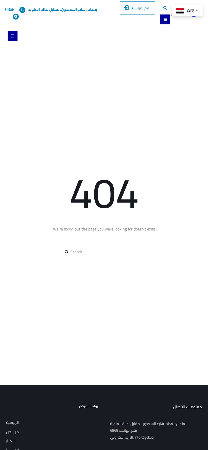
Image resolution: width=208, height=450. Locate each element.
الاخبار (10, 441)
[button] (137, 7)
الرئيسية (12, 422)
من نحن (12, 432)
